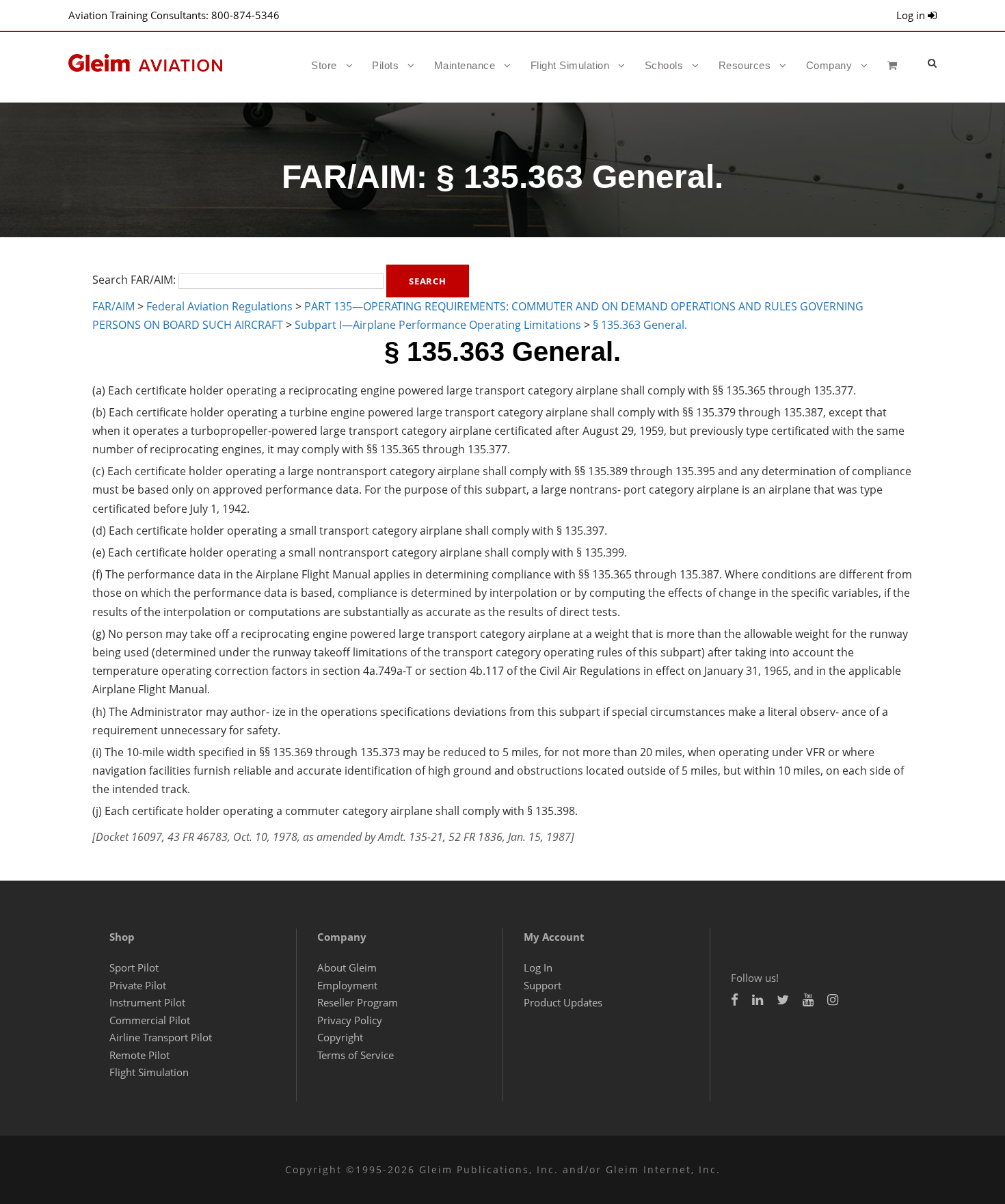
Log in (912, 15)
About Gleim (347, 967)
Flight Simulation (570, 65)
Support (542, 985)
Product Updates (563, 1002)
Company (829, 65)
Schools (664, 65)
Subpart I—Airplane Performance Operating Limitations (438, 324)
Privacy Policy (349, 1020)
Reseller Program (357, 1002)
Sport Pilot (134, 967)
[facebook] (734, 999)
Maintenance (465, 65)
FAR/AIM (113, 306)
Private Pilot (137, 985)
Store (324, 65)
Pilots (385, 65)
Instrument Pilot (147, 1002)
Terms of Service (355, 1055)
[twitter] (783, 999)
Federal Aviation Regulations (219, 306)
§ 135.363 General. (640, 324)
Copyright (340, 1037)
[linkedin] (757, 999)
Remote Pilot (139, 1055)
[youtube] (808, 999)
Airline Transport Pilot (160, 1037)
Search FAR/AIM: (134, 279)
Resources (745, 65)
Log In (538, 967)
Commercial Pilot (149, 1020)
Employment (347, 985)
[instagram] (832, 999)
